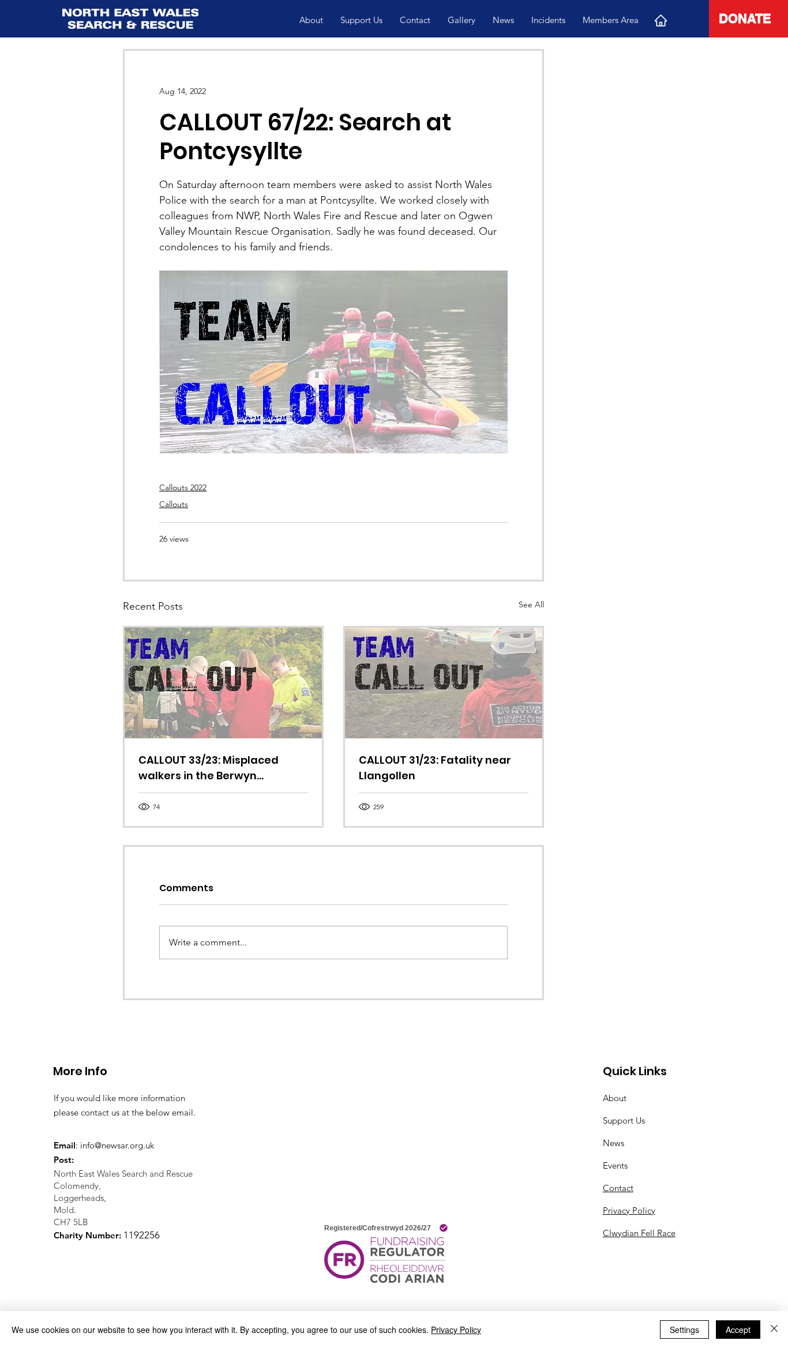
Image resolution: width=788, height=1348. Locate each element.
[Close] (774, 1329)
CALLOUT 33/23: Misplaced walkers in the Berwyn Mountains (208, 768)
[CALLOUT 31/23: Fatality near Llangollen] (443, 683)
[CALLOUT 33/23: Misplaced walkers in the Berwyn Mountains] (223, 683)
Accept (738, 1329)
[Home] (660, 20)
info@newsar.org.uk (117, 1145)
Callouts (173, 504)
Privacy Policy (629, 1210)
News (613, 1142)
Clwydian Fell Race (639, 1232)
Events (615, 1165)
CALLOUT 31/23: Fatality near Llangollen (435, 768)
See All (531, 604)
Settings (684, 1329)
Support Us (624, 1120)
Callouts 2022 (183, 487)
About (614, 1097)
